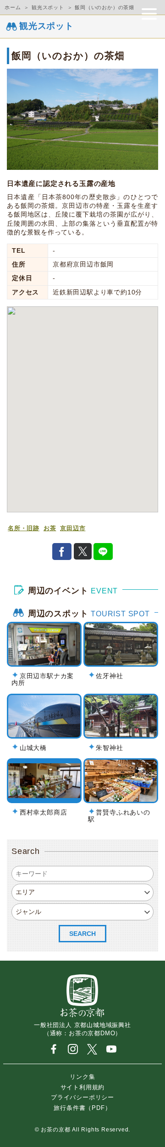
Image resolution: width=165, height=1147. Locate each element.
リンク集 (82, 1076)
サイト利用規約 (82, 1086)
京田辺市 (72, 528)
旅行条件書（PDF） (82, 1107)
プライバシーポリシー (82, 1097)
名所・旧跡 (23, 528)
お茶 (50, 528)
